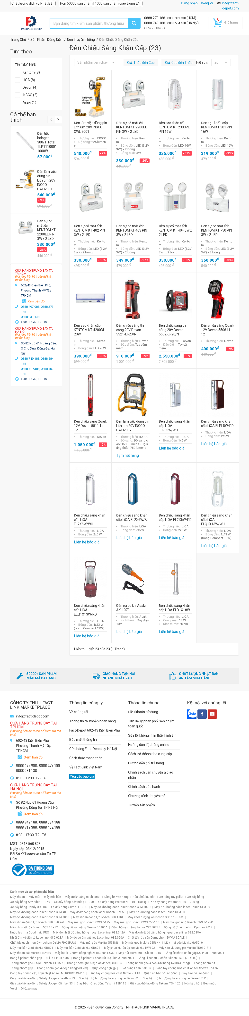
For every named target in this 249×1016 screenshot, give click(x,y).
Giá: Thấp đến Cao (141, 63)
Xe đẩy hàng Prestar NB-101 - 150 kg (122, 902)
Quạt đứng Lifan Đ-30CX (135, 968)
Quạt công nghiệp (104, 968)
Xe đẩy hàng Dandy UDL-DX (28, 907)
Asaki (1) (29, 102)
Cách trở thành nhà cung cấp (150, 754)
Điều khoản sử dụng (143, 712)
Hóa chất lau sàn (144, 897)
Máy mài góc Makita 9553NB (99, 942)
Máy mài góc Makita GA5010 (183, 942)
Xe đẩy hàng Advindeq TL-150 (30, 902)
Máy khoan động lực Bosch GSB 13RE (98, 917)
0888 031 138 (177, 18)
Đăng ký (207, 3)
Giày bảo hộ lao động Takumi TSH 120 (155, 983)
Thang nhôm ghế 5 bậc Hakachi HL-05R (36, 963)
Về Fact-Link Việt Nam (85, 767)
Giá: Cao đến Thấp (179, 63)
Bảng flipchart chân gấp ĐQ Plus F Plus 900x (194, 953)
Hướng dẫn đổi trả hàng (146, 763)
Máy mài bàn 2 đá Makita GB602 (78, 947)
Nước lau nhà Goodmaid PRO (29, 932)
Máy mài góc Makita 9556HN (141, 942)
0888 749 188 (155, 23)
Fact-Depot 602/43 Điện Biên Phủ (94, 730)
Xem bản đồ (36, 301)
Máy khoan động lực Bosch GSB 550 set (37, 922)
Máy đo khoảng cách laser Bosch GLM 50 (97, 912)
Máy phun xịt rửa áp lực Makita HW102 (129, 947)
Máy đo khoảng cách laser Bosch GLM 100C (121, 907)
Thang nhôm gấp (21, 968)
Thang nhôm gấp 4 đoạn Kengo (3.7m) (62, 968)
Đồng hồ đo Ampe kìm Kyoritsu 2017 (188, 927)
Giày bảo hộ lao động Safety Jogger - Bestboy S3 (42, 978)
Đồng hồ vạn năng (116, 897)
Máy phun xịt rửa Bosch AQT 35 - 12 (34, 927)
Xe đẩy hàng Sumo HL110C (69, 907)
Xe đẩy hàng (195, 897)
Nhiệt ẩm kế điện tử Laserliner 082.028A (36, 937)
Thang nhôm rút (204, 963)
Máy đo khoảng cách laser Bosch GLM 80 (157, 912)
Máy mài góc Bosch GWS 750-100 (136, 922)
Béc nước (209, 983)
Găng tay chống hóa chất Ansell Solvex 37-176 (186, 968)
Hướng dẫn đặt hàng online (148, 745)
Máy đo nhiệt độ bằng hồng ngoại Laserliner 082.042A (89, 932)
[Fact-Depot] (31, 23)
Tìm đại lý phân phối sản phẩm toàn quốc (151, 723)
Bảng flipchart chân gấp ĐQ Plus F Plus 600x (39, 958)
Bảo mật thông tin (83, 739)
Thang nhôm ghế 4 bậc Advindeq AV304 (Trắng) (158, 963)
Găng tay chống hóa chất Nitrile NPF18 (114, 973)
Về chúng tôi (78, 712)
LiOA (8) (29, 80)
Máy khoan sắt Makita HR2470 (30, 953)
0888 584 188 (177, 23)
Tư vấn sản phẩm (141, 805)
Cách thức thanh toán (85, 758)
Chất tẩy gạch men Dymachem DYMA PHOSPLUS (43, 942)
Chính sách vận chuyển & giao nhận (150, 774)
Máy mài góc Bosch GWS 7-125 (89, 922)
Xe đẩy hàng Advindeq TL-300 (74, 902)
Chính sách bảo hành (144, 787)
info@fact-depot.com (32, 716)
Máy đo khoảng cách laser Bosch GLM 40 (38, 912)
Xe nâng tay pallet (171, 897)
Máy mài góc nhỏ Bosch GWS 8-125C (188, 922)
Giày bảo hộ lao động (195, 973)
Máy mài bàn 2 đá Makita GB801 (31, 947)
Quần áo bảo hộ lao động (161, 973)
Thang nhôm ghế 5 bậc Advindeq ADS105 (94, 963)
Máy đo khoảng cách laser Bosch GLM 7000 (39, 917)
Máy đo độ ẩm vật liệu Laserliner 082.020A (95, 937)
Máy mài (34, 897)
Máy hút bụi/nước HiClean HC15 (139, 953)
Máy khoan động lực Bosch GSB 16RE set (155, 917)
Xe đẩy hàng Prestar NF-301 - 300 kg (175, 902)
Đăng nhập (189, 3)
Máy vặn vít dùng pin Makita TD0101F (183, 947)
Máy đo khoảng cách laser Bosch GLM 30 (182, 907)
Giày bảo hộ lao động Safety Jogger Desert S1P (174, 978)
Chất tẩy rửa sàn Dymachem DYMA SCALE (156, 937)
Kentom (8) (31, 72)
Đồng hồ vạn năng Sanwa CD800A (84, 927)
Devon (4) (30, 87)
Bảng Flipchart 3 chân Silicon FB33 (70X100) (167, 958)
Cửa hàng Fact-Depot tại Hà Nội (93, 749)
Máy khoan (17, 897)
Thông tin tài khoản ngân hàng (92, 721)
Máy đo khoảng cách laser (82, 897)
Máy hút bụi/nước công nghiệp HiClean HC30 (85, 953)
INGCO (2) (30, 95)
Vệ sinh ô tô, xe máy (23, 988)
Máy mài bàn (52, 897)
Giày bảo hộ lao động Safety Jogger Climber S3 (41, 983)
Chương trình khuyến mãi (147, 796)
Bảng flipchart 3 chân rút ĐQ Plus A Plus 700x (103, 958)
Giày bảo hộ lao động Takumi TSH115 (101, 983)
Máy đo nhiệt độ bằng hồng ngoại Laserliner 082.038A (165, 932)
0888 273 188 (155, 18)
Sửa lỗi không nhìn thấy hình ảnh (153, 735)
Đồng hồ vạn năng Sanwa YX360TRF (135, 927)
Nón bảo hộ (191, 983)
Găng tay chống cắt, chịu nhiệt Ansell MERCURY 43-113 (47, 973)
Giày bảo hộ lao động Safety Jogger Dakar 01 (109, 978)
